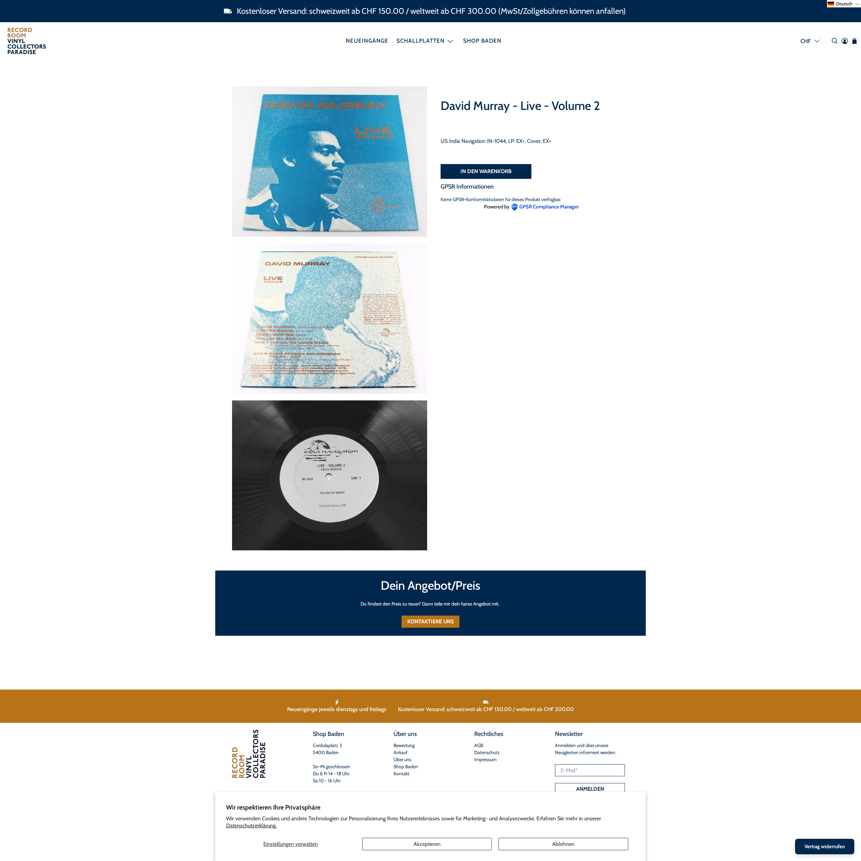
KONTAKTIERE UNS (430, 621)
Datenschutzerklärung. (251, 825)
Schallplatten (421, 40)
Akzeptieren (427, 844)
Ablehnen (563, 844)
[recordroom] (26, 41)
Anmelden (590, 789)
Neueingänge (367, 40)
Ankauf (401, 752)
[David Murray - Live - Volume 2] (329, 161)
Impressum (485, 759)
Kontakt (401, 774)
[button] (844, 3)
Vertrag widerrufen (824, 847)
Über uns (402, 759)
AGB (478, 745)
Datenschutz (487, 752)
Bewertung (404, 745)
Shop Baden (482, 40)
